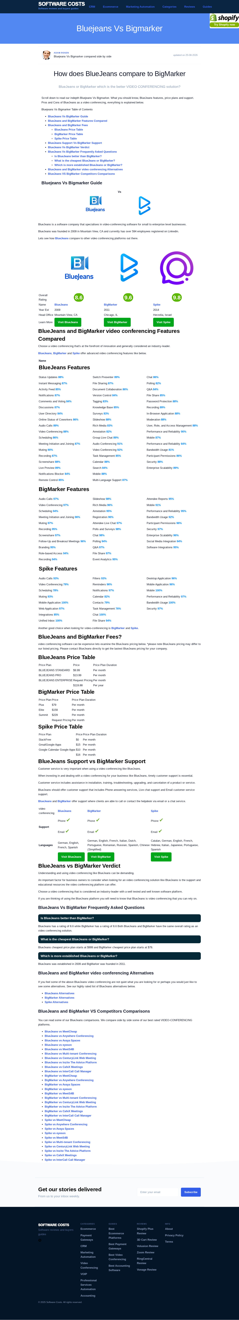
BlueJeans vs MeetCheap (61, 1031)
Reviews (189, 6)
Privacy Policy (174, 1235)
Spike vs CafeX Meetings (61, 1155)
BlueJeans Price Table (68, 129)
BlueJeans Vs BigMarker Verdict (68, 147)
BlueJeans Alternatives (59, 993)
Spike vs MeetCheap (58, 1120)
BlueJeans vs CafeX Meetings (64, 1067)
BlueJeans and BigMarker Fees (68, 125)
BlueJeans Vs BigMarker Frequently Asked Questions (82, 151)
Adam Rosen (61, 53)
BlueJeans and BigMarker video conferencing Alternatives (85, 169)
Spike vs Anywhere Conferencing (66, 1124)
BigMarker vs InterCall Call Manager (68, 1115)
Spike (76, 353)
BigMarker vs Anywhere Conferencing (69, 1080)
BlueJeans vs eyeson (58, 1044)
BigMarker (59, 353)
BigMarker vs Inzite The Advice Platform (71, 1106)
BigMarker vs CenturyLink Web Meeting (70, 1102)
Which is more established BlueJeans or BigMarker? (88, 165)
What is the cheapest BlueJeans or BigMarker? (84, 160)
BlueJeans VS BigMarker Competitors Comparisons (81, 173)
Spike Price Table (65, 138)
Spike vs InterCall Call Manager (65, 1159)
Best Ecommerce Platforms (116, 1233)
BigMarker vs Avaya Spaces (62, 1084)
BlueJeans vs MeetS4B (59, 1049)
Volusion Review (147, 1246)
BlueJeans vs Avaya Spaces (62, 1040)
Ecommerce (110, 6)
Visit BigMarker (117, 322)
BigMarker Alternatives (59, 997)
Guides (207, 6)
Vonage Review (146, 1269)
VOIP (83, 1274)
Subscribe (190, 1192)
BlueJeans (61, 238)
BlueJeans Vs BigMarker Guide (68, 116)
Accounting (87, 1295)
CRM (92, 6)
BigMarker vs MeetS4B (59, 1093)
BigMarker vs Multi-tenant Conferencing (70, 1097)
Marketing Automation (140, 6)
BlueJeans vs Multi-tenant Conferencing (70, 1053)
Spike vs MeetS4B (56, 1137)
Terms (169, 1241)
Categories (169, 6)
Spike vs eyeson (55, 1133)
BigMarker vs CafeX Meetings (64, 1111)
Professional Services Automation (88, 1285)
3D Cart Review (147, 1239)
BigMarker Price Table (68, 134)
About (169, 1228)
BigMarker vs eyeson (58, 1089)
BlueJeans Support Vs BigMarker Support (75, 142)
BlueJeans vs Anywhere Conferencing (69, 1036)
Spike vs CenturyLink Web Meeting (67, 1146)
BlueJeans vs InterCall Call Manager (68, 1071)
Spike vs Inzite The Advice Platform (68, 1150)
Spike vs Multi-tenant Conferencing (67, 1142)
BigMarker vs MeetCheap (61, 1075)
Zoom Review (145, 1252)
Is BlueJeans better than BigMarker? (78, 156)
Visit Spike (163, 322)
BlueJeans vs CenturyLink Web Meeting (70, 1058)
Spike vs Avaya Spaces (59, 1128)
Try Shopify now (224, 24)
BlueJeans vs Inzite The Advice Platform (71, 1062)
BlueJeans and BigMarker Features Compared (77, 120)
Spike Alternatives (56, 1002)
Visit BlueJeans (68, 322)
